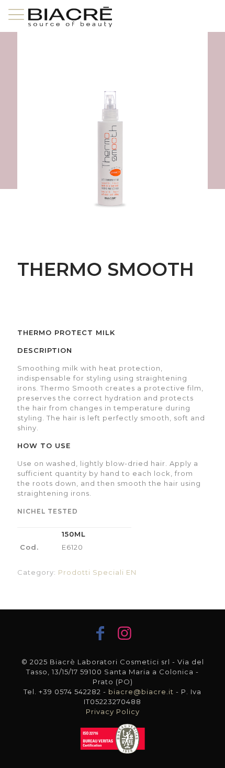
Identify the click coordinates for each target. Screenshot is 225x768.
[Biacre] (70, 16)
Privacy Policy (113, 711)
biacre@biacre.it (141, 691)
